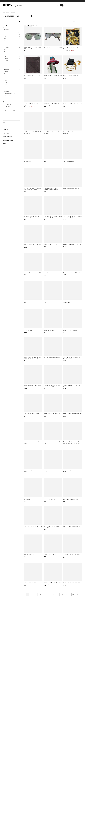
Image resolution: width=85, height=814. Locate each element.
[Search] (19, 21)
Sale (70, 9)
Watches (48, 9)
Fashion (54, 9)
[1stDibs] (7, 5)
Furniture (25, 9)
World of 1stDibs (63, 9)
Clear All (35, 25)
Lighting (31, 9)
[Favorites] (78, 5)
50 (73, 594)
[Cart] (80, 5)
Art (37, 9)
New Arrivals (16, 9)
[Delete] (31, 25)
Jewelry (41, 9)
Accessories (13, 12)
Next (77, 594)
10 (66, 594)
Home (4, 12)
